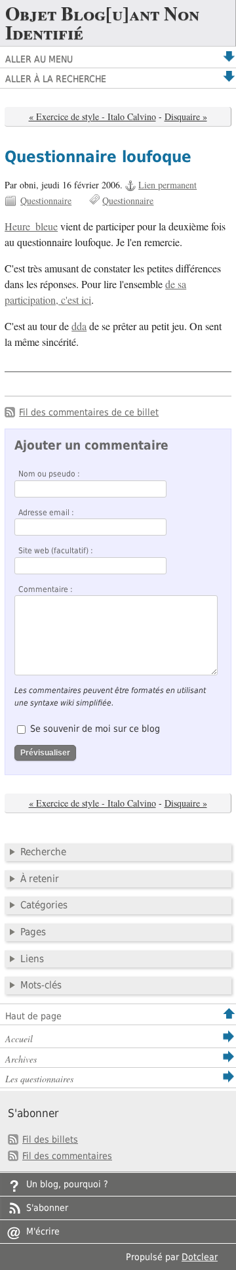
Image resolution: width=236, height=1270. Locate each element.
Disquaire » (186, 116)
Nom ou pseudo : (49, 473)
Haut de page (33, 1016)
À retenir (39, 879)
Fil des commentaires (67, 1156)
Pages (33, 932)
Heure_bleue (31, 226)
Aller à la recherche (55, 79)
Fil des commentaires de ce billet (89, 412)
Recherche (43, 852)
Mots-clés (41, 985)
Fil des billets (50, 1139)
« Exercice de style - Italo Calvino (92, 116)
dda (79, 326)
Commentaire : (45, 589)
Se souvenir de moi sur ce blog (95, 728)
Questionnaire (45, 200)
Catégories (44, 905)
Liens (32, 959)
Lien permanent (167, 185)
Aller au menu (39, 59)
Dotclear (200, 1257)
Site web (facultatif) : (55, 550)
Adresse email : (46, 512)
